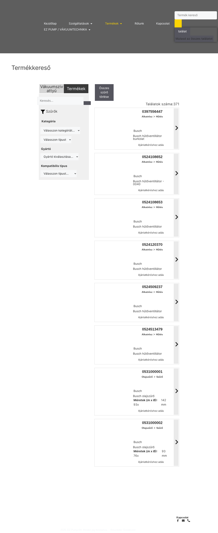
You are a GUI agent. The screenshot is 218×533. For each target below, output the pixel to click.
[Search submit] (178, 23)
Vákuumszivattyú (51, 88)
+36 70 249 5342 (77, 520)
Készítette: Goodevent (123, 529)
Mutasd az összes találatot (194, 38)
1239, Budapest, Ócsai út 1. (137, 520)
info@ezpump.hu (77, 517)
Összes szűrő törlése (104, 92)
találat (182, 31)
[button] (81, 24)
